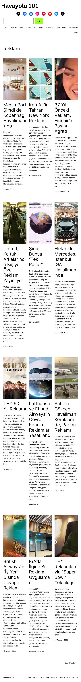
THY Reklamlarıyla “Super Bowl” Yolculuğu (65, 572)
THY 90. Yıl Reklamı (14, 406)
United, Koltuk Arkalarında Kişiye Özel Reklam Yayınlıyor (14, 264)
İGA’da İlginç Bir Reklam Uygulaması (39, 572)
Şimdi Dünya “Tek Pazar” (36, 256)
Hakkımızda (39, 677)
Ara (38, 21)
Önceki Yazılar (71, 663)
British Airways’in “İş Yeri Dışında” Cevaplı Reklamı (13, 574)
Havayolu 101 (9, 677)
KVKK (47, 677)
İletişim (31, 677)
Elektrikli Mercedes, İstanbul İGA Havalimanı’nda (66, 262)
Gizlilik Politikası (56, 677)
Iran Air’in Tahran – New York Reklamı (39, 112)
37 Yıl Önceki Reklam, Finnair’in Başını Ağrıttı (64, 118)
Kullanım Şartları (71, 677)
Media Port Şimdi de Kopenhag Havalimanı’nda (14, 115)
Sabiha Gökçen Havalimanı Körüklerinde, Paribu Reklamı (66, 417)
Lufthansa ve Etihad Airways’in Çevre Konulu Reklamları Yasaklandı (40, 419)
